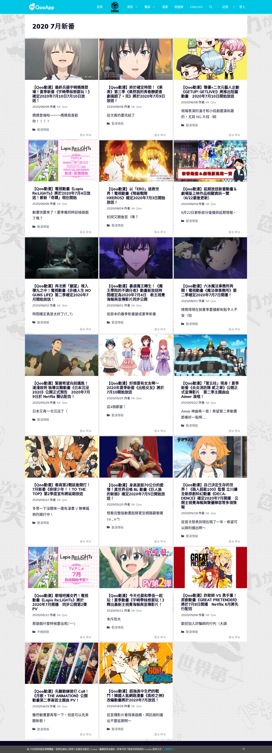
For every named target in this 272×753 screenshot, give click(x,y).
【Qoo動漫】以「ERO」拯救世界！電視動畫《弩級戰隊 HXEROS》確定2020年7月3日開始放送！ (136, 196)
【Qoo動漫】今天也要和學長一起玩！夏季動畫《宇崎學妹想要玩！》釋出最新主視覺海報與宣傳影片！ (135, 600)
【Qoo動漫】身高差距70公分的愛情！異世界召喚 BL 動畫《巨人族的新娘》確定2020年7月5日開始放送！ (136, 492)
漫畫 (165, 7)
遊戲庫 (178, 7)
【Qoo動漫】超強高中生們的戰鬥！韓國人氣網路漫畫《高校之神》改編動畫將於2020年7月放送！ (135, 695)
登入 (242, 7)
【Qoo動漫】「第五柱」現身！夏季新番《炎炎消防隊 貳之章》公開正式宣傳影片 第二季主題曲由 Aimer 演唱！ (210, 390)
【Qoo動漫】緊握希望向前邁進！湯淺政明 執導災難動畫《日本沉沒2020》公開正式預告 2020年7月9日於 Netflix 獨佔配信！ (61, 390)
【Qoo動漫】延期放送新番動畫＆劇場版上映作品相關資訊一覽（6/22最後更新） (209, 193)
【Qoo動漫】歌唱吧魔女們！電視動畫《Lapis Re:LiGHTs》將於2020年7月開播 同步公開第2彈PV (60, 602)
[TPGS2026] (115, 7)
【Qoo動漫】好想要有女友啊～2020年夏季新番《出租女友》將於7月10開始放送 (135, 387)
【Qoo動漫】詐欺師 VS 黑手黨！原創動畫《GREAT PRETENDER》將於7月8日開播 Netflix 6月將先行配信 (210, 602)
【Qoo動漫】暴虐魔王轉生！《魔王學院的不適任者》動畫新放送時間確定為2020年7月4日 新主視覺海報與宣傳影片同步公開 (136, 293)
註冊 (225, 7)
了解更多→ (169, 749)
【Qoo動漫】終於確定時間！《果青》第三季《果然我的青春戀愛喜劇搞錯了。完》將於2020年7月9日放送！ (136, 94)
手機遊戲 (43, 632)
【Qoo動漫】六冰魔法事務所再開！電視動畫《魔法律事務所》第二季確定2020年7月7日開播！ (209, 290)
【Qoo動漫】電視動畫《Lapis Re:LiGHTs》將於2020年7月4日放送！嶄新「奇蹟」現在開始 (61, 193)
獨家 (147, 7)
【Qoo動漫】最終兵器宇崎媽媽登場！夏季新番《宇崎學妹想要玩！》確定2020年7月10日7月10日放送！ (61, 94)
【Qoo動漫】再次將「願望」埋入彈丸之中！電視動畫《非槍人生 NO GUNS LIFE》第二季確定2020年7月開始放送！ (61, 293)
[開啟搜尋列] (211, 7)
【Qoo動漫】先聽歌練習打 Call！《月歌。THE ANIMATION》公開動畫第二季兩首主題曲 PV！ (60, 696)
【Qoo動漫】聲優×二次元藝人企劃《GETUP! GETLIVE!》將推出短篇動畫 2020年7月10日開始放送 (210, 92)
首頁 (100, 7)
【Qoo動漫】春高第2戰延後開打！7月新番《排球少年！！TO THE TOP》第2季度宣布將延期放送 (61, 489)
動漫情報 (43, 129)
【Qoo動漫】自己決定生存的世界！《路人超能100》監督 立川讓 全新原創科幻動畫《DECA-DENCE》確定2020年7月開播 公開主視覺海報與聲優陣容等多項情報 (209, 496)
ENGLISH (196, 7)
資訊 (130, 7)
